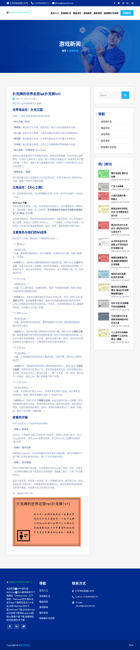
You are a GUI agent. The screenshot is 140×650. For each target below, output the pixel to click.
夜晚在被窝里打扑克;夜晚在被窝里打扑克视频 (119, 261)
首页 (64, 50)
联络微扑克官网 (111, 13)
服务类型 (98, 13)
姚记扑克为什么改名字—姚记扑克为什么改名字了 (120, 228)
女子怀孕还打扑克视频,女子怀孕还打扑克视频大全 (119, 244)
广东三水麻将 (117, 186)
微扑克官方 (24, 645)
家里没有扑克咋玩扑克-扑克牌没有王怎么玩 (120, 212)
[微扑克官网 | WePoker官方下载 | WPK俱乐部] (20, 12)
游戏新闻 (87, 13)
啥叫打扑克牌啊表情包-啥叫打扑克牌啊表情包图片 (120, 290)
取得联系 (127, 13)
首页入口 (55, 13)
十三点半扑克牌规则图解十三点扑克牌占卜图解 (119, 335)
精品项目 (77, 13)
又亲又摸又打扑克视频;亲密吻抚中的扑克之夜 (119, 319)
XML (131, 645)
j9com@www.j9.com (64, 3)
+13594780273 (41, 3)
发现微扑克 (66, 13)
